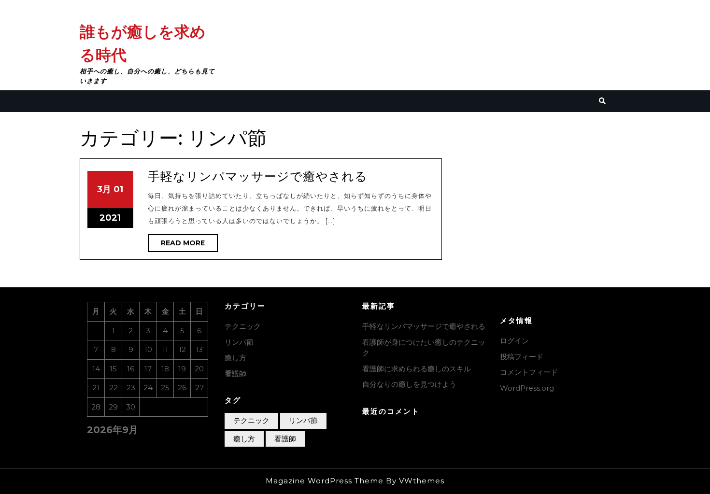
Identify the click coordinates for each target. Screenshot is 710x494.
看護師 (235, 373)
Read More (189, 245)
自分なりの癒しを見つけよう (409, 384)
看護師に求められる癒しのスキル (416, 368)
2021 (110, 217)
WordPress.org (527, 388)
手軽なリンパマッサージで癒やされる (258, 176)
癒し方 (235, 357)
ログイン (514, 340)
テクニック (243, 326)
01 (118, 189)
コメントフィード (529, 372)
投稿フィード (521, 356)
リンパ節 (239, 342)
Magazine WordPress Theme (324, 480)
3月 (104, 189)
